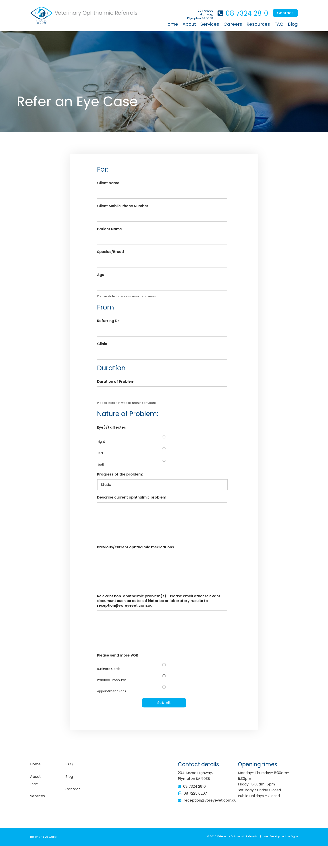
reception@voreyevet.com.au (210, 800)
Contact (285, 12)
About (189, 24)
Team (34, 784)
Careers (233, 24)
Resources (258, 24)
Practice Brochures (112, 680)
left (100, 453)
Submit (164, 702)
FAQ (278, 24)
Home (171, 24)
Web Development (275, 836)
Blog (293, 24)
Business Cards (108, 669)
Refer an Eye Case (43, 837)
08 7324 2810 (247, 13)
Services (209, 24)
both (101, 464)
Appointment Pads (111, 691)
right (101, 441)
